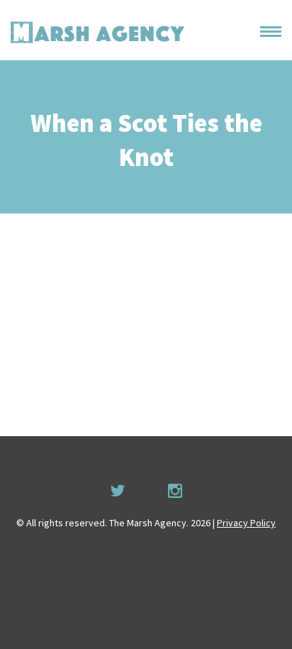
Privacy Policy (246, 522)
